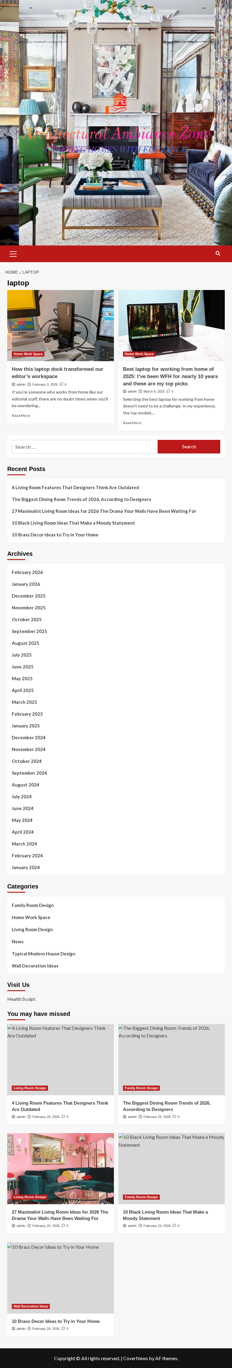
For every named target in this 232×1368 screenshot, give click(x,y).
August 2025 (25, 643)
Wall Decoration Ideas (35, 965)
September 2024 (29, 773)
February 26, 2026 (46, 1117)
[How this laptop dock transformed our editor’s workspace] (60, 325)
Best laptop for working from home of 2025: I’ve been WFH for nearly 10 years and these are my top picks (170, 376)
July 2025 (22, 655)
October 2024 (27, 761)
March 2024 (24, 843)
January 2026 (26, 584)
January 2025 (26, 725)
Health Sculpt (21, 999)
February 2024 (27, 855)
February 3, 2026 (45, 384)
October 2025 (27, 619)
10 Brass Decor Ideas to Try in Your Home (55, 534)
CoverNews (135, 1358)
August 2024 (25, 784)
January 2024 (26, 867)
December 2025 (29, 595)
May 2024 (22, 820)
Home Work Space (28, 354)
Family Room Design (33, 905)
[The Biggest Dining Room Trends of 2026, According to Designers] (171, 1059)
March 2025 (24, 702)
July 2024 (22, 796)
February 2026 (27, 572)
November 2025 (29, 607)
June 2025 (23, 666)
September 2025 (29, 631)
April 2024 (23, 832)
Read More (21, 415)
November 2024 (29, 749)
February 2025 (27, 714)
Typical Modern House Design (43, 953)
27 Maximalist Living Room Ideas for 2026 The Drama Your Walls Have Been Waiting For (104, 511)
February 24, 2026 (157, 1226)
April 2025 (23, 690)
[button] (13, 253)
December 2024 (29, 737)
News (18, 941)
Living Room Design (32, 929)
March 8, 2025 (154, 391)
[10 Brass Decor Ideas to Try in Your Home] (60, 1278)
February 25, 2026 (157, 1117)
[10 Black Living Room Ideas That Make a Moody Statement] (171, 1168)
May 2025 (22, 678)
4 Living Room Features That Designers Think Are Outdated (75, 487)
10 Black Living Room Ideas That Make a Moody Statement (73, 523)
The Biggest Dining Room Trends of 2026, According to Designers (81, 499)
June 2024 (23, 808)
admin (21, 384)
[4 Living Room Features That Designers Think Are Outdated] (60, 1059)
